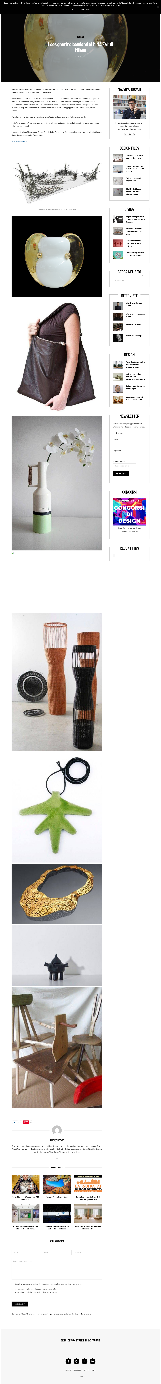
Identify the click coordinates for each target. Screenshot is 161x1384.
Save (26, 1121)
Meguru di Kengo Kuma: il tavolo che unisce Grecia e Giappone (135, 219)
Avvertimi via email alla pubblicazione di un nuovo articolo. (36, 1292)
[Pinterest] (84, 1361)
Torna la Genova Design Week (57, 1197)
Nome (115, 439)
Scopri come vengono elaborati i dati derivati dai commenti (69, 1314)
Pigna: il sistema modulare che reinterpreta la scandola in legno (135, 364)
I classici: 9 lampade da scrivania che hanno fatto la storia (135, 168)
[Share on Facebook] (21, 1122)
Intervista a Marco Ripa (134, 325)
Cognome (117, 451)
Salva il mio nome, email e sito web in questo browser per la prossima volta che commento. (48, 1284)
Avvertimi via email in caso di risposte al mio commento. (35, 1289)
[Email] (31, 1122)
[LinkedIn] (92, 1361)
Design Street (81, 56)
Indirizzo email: (119, 462)
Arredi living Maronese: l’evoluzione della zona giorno (134, 231)
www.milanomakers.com (21, 141)
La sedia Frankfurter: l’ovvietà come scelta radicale (133, 243)
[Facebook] (68, 1361)
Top (81, 1377)
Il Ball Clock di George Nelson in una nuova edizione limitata (133, 191)
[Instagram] (76, 1361)
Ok (73, 10)
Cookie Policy (85, 10)
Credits (93, 1370)
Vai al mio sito (129, 134)
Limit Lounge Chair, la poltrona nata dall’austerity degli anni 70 (135, 376)
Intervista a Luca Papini (134, 335)
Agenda (80, 37)
